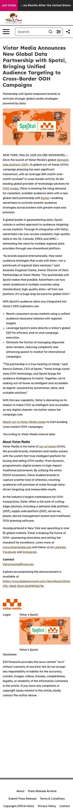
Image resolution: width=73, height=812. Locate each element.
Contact (64, 806)
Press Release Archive (42, 791)
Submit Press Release (22, 798)
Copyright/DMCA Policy (18, 806)
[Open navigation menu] (6, 31)
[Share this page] (68, 31)
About (20, 791)
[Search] (50, 32)
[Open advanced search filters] (58, 32)
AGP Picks (9, 5)
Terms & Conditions (52, 798)
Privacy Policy (47, 806)
